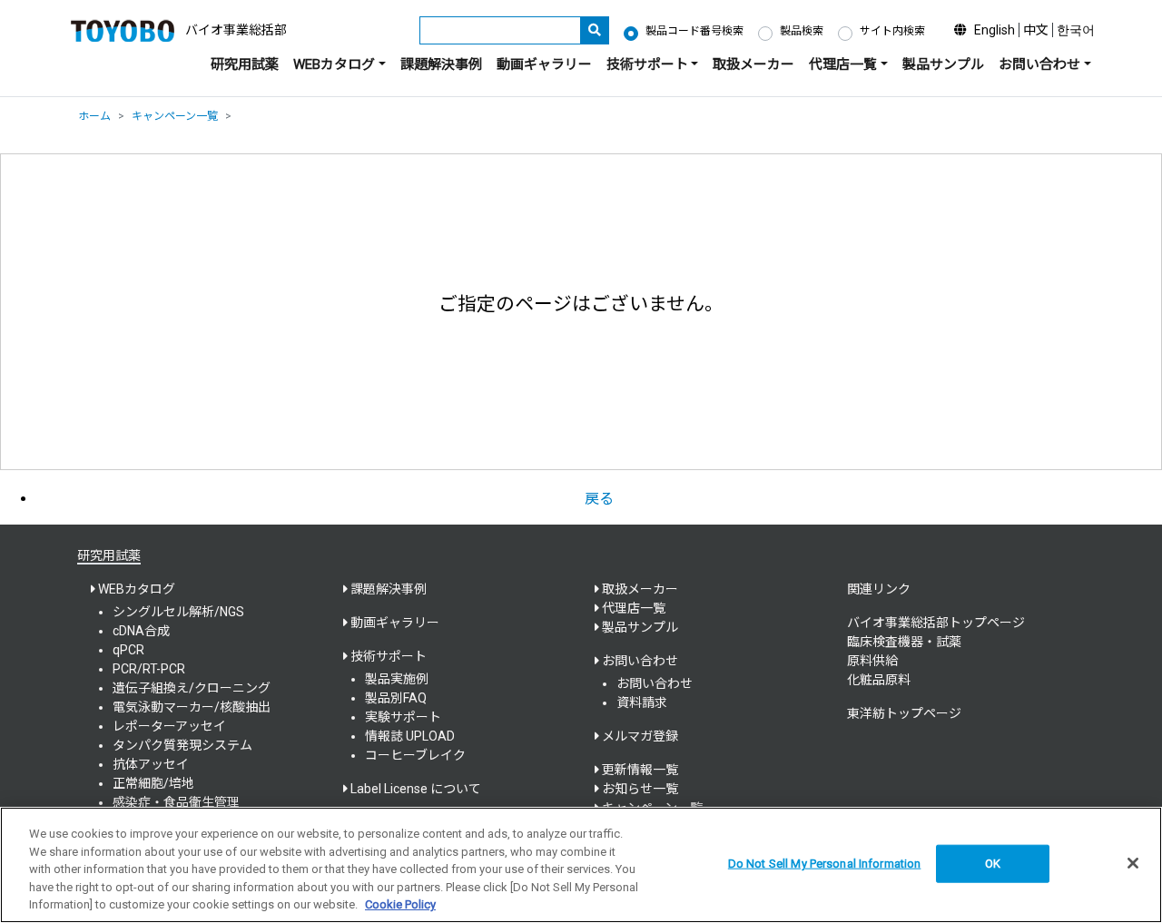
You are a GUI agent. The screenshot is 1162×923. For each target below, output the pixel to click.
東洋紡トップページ (904, 713)
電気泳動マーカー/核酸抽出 (192, 707)
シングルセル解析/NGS (178, 611)
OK (992, 863)
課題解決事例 (441, 64)
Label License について (415, 788)
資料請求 (641, 702)
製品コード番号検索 (694, 31)
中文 (1036, 30)
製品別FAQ (396, 698)
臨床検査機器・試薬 (904, 641)
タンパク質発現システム (182, 745)
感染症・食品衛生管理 (176, 802)
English (994, 30)
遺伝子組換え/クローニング (192, 688)
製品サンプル (943, 64)
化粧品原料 (879, 680)
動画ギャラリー (544, 64)
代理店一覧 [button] (843, 64)
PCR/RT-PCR (149, 669)
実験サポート (403, 717)
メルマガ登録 (640, 736)
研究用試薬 (245, 64)
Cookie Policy (400, 904)
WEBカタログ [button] (334, 64)
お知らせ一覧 (640, 788)
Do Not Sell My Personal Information (824, 863)
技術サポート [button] (647, 64)
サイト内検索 (892, 31)
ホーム (94, 116)
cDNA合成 (141, 631)
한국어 (1076, 30)
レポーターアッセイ (169, 726)
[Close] (1133, 863)
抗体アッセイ (151, 764)
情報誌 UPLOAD (410, 736)
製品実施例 (396, 679)
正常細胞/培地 (153, 783)
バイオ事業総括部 (236, 30)
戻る (599, 498)
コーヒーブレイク (415, 755)
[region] (581, 865)
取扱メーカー (753, 64)
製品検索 (801, 31)
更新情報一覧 (640, 769)
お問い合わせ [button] (1039, 64)
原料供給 (872, 660)
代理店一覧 (633, 608)
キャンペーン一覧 (175, 116)
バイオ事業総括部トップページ (936, 622)
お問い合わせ (654, 683)
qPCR (128, 650)
